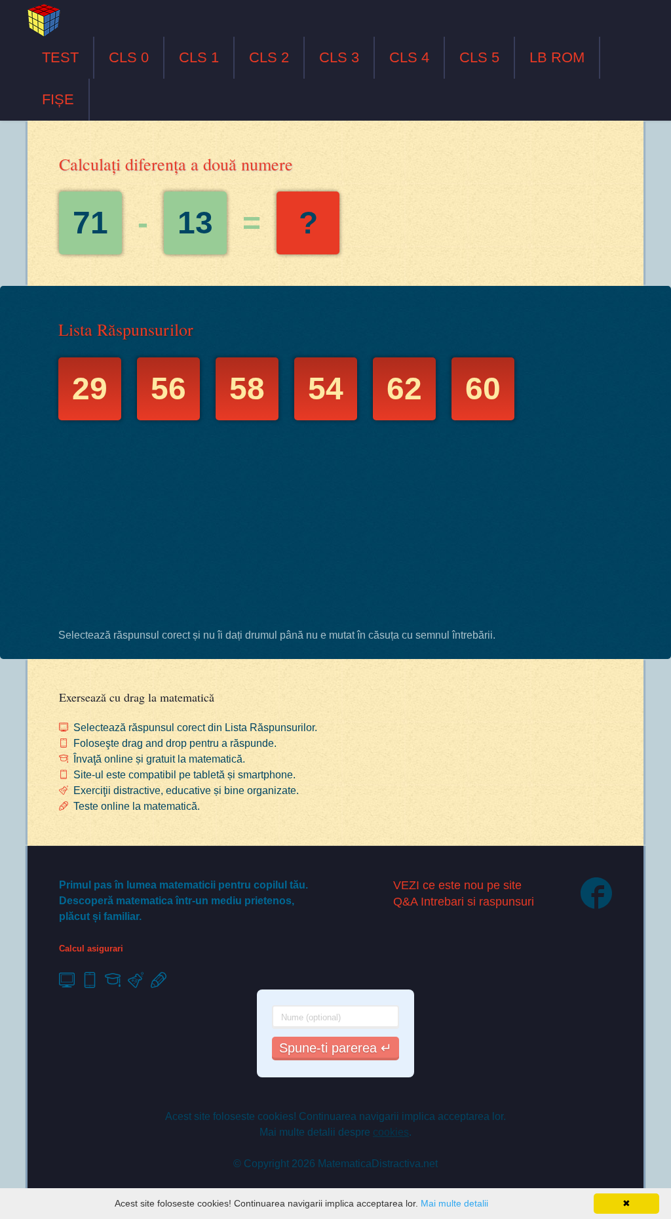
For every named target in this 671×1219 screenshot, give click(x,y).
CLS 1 (199, 57)
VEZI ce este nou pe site (457, 885)
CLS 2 (269, 57)
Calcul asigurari (91, 948)
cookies (391, 1132)
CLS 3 (339, 57)
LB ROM (557, 57)
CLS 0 (129, 57)
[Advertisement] (335, 528)
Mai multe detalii (454, 1203)
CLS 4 (409, 57)
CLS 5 (479, 57)
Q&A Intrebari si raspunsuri (463, 901)
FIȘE (58, 99)
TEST (60, 57)
